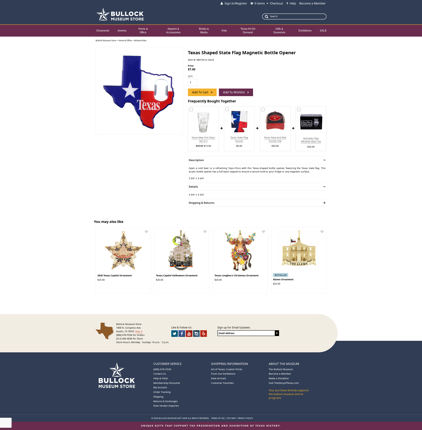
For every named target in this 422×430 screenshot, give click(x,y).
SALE (323, 30)
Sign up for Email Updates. (234, 327)
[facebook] (182, 333)
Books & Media (204, 30)
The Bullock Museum (281, 369)
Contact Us (159, 373)
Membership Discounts (166, 382)
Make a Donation (279, 378)
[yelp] (203, 333)
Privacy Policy (245, 418)
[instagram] (196, 333)
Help (293, 3)
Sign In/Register (236, 3)
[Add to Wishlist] (146, 232)
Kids (224, 30)
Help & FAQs (160, 378)
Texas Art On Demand (248, 30)
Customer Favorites (222, 382)
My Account (160, 387)
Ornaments (102, 30)
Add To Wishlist (234, 92)
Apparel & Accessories (173, 30)
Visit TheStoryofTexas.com (284, 382)
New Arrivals (218, 378)
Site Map (231, 418)
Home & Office (143, 30)
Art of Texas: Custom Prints (226, 369)
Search (274, 16)
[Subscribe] (277, 333)
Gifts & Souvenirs (279, 30)
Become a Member (312, 3)
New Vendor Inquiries (166, 405)
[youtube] (189, 333)
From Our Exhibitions (223, 373)
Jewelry (121, 30)
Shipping (158, 396)
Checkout (276, 3)
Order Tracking (162, 392)
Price (191, 65)
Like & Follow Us (181, 327)
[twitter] (174, 333)
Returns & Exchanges (165, 401)
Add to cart (200, 92)
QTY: (190, 76)
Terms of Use (218, 418)
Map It (138, 331)
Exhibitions (305, 30)
